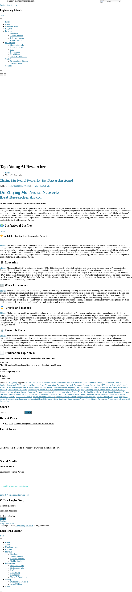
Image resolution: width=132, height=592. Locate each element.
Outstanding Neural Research (40, 399)
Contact (8, 66)
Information (10, 43)
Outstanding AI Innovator (16, 399)
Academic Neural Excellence (54, 383)
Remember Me (9, 516)
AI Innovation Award (53, 385)
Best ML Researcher (84, 387)
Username (8, 506)
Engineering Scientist (8, 5)
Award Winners (16, 36)
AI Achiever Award (74, 383)
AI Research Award (71, 385)
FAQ (12, 49)
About (7, 24)
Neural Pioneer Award (86, 397)
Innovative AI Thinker (51, 392)
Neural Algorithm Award (69, 394)
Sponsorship (15, 52)
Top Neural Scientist (112, 399)
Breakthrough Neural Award (39, 390)
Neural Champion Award (90, 394)
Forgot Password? (7, 523)
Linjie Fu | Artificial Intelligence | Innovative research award (29, 423)
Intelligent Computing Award (116, 392)
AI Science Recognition (90, 385)
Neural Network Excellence (44, 397)
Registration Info (17, 47)
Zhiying (3, 245)
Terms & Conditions (18, 56)
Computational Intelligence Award (66, 390)
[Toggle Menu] (1, 18)
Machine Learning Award (10, 394)
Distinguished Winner (19, 61)
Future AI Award (34, 392)
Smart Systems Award (76, 399)
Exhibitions (15, 54)
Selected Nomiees (17, 38)
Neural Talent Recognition (107, 397)
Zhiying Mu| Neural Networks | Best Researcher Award (36, 180)
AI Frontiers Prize (36, 385)
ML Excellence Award (31, 394)
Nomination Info (17, 45)
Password (8, 511)
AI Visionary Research (110, 385)
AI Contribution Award (92, 383)
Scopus (3, 231)
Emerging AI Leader (18, 392)
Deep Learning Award (90, 390)
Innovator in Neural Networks (73, 392)
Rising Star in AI (60, 399)
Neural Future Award (110, 394)
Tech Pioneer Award (94, 399)
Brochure (14, 33)
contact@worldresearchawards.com (14, 495)
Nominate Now (11, 26)
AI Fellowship (22, 385)
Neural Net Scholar (24, 397)
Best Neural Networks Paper (105, 387)
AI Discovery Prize (111, 383)
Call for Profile (16, 40)
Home (7, 22)
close (2, 15)
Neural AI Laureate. (49, 394)
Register (8, 29)
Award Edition (16, 63)
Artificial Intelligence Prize (17, 387)
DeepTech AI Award (108, 390)
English (108, 1)
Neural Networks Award (66, 397)
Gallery (8, 59)
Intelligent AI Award (95, 392)
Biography (13, 383)
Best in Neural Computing (64, 387)
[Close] (1, 70)
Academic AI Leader (32, 383)
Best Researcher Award (17, 390)
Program (8, 31)
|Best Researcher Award (21, 197)
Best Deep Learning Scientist (41, 387)
